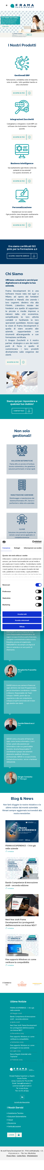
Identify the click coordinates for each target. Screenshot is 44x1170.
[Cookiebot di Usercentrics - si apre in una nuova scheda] (32, 542)
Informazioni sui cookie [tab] (33, 548)
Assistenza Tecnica (15, 1123)
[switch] (38, 591)
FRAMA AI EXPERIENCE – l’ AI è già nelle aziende (22, 1019)
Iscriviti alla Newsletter (22, 1112)
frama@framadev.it (24, 1093)
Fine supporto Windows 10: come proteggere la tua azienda (22, 1056)
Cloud (10, 1130)
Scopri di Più (5, 26)
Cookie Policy (21, 1165)
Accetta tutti (22, 614)
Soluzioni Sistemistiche (17, 1126)
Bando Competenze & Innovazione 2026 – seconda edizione (22, 1027)
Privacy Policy (11, 1165)
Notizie (11, 861)
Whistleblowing (32, 1165)
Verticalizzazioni (14, 1136)
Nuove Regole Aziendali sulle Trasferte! (20, 1065)
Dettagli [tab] (17, 548)
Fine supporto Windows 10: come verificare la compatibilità (22, 1047)
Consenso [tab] (6, 548)
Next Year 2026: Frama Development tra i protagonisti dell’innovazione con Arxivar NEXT (21, 932)
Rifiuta (22, 626)
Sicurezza (12, 1133)
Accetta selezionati (22, 620)
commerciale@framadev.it (22, 1095)
